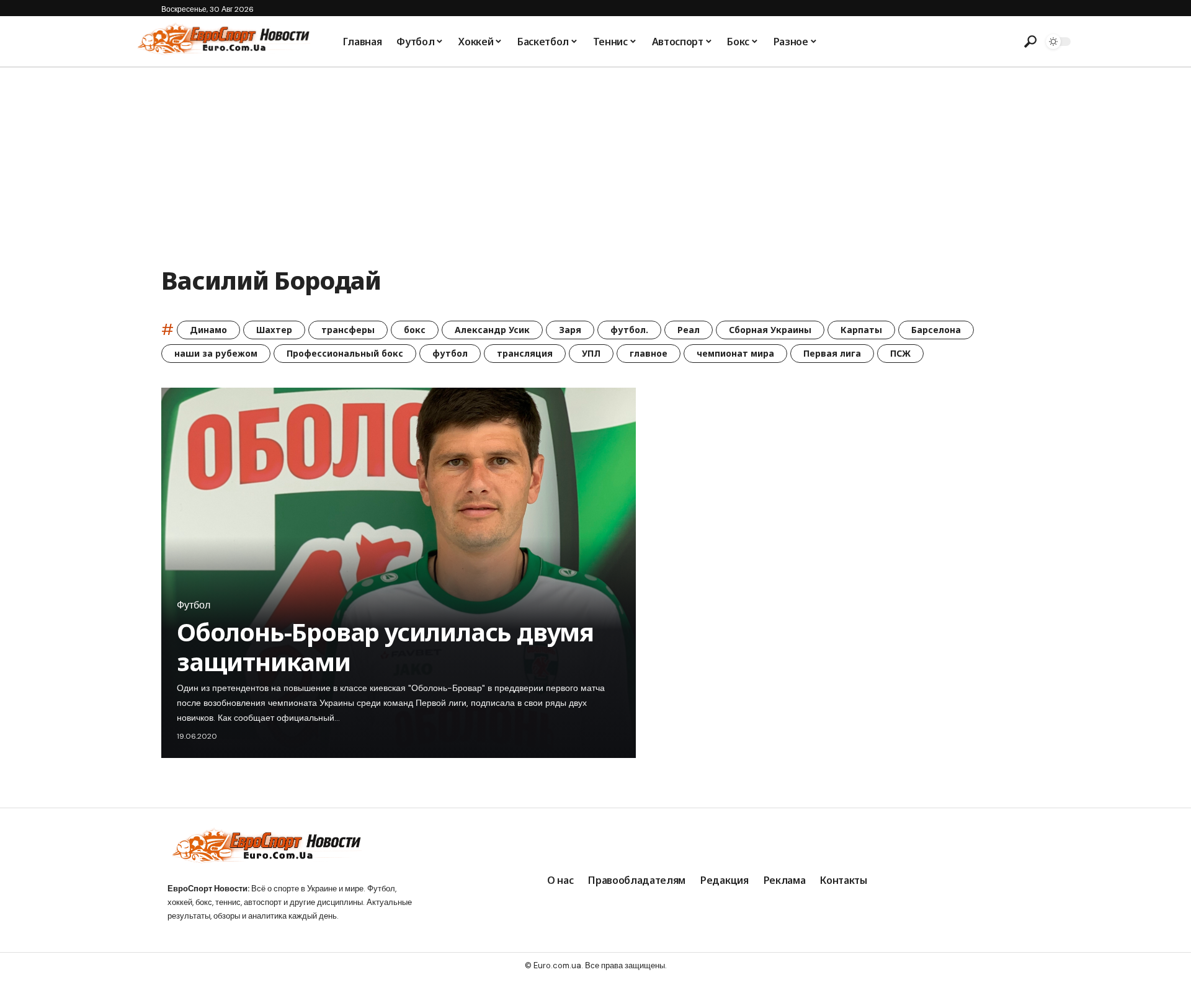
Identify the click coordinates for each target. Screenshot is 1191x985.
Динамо (208, 330)
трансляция (525, 353)
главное (648, 353)
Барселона (936, 330)
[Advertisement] (595, 160)
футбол (450, 353)
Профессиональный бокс (345, 353)
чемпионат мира (735, 353)
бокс (415, 330)
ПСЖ (900, 353)
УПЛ (591, 353)
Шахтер (274, 330)
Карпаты (861, 330)
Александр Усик (492, 330)
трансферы (348, 330)
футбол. (629, 330)
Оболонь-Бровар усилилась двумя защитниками (385, 647)
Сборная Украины (770, 330)
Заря (570, 330)
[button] (1030, 42)
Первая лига (832, 353)
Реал (688, 330)
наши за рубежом (215, 353)
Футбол (193, 605)
